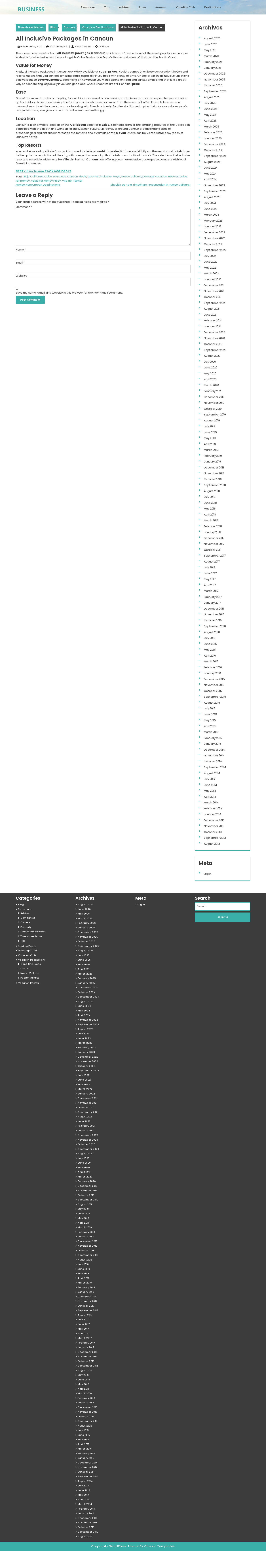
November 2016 (214, 614)
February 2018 (213, 526)
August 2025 (212, 97)
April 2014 (210, 797)
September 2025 (215, 91)
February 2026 (213, 62)
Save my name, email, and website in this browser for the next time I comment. (69, 292)
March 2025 (211, 126)
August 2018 (212, 491)
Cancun (69, 27)
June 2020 (210, 367)
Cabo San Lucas (55, 176)
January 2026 (212, 68)
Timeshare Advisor (31, 27)
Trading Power (27, 946)
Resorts (173, 176)
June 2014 (210, 785)
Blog (53, 27)
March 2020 (211, 385)
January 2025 (213, 138)
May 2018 (210, 508)
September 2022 (215, 250)
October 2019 (213, 409)
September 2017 (215, 555)
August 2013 (212, 844)
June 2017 (210, 573)
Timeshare (88, 7)
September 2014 (215, 767)
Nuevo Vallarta (131, 176)
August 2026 (212, 38)
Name (21, 249)
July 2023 (210, 203)
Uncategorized (27, 950)
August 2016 (212, 632)
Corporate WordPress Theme (115, 1546)
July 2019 (209, 426)
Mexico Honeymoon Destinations (38, 184)
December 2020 (214, 332)
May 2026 (210, 50)
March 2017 (211, 591)
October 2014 (213, 761)
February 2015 (213, 738)
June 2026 (210, 44)
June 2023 (210, 209)
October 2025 (213, 85)
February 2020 (213, 391)
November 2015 (214, 685)
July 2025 (210, 103)
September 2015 (215, 697)
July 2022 (210, 256)
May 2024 (210, 173)
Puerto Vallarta (29, 977)
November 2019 (214, 403)
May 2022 (210, 268)
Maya (116, 176)
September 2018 (215, 485)
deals (82, 176)
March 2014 (211, 802)
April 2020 (210, 379)
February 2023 (213, 220)
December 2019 (214, 397)
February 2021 (213, 320)
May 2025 (210, 115)
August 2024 (212, 162)
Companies (27, 918)
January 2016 (212, 673)
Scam (142, 7)
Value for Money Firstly (46, 181)
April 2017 (210, 585)
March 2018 (211, 520)
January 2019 (212, 461)
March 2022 (211, 273)
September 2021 (215, 303)
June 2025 (211, 109)
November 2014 (214, 755)
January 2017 (212, 602)
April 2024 (210, 179)
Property (25, 927)
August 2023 (212, 197)
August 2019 (212, 420)
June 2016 (210, 644)
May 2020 (210, 373)
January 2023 (212, 226)
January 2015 (212, 744)
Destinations (212, 7)
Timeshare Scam (31, 936)
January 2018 (212, 532)
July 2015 (210, 708)
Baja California (33, 176)
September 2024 (215, 156)
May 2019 (210, 438)
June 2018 (210, 503)
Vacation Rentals (28, 983)
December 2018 (214, 467)
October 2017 (213, 550)
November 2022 (214, 238)
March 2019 (211, 450)
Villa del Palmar (72, 181)
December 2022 (214, 232)
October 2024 (213, 150)
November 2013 (214, 826)
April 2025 (210, 120)
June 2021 (210, 315)
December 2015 (214, 679)
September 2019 (215, 414)
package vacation (154, 176)
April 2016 (210, 655)
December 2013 (214, 820)
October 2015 (213, 691)
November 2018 (214, 473)
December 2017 (214, 538)
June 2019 (210, 432)
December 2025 (214, 73)
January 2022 (212, 279)
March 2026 (211, 56)
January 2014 (212, 814)
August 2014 (212, 773)
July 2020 (210, 362)
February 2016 (213, 667)
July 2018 (209, 497)
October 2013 (213, 832)
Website (21, 275)
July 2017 (209, 567)
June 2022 (210, 262)
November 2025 (214, 79)
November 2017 (214, 544)
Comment (24, 207)
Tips (107, 7)
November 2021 (214, 291)
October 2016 (213, 620)
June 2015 (210, 714)
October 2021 (212, 297)
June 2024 (211, 167)
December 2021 (214, 285)
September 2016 (215, 626)
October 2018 (213, 479)
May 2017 (210, 579)
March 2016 (211, 661)
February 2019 (213, 456)
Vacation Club (185, 7)
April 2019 (210, 444)
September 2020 (215, 350)
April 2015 (210, 726)
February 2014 (213, 808)
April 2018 (210, 514)
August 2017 (212, 561)
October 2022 (213, 244)
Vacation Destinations (98, 27)
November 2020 (214, 338)
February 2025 (213, 132)
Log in (208, 874)
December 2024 (214, 144)
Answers (160, 7)
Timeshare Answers (32, 931)
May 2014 (210, 791)
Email (20, 262)
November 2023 (214, 185)
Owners (25, 922)
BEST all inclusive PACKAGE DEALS (43, 171)
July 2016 (209, 638)
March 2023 (211, 215)
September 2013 (215, 838)
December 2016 (214, 608)
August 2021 (212, 309)
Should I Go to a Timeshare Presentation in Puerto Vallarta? (151, 184)
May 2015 (210, 720)
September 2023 (215, 191)
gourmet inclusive (100, 176)
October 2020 (213, 344)
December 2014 (214, 750)
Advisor (124, 7)
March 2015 (211, 732)
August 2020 (212, 356)
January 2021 (212, 326)
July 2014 (210, 779)
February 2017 (213, 597)
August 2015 (212, 703)
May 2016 (210, 650)
